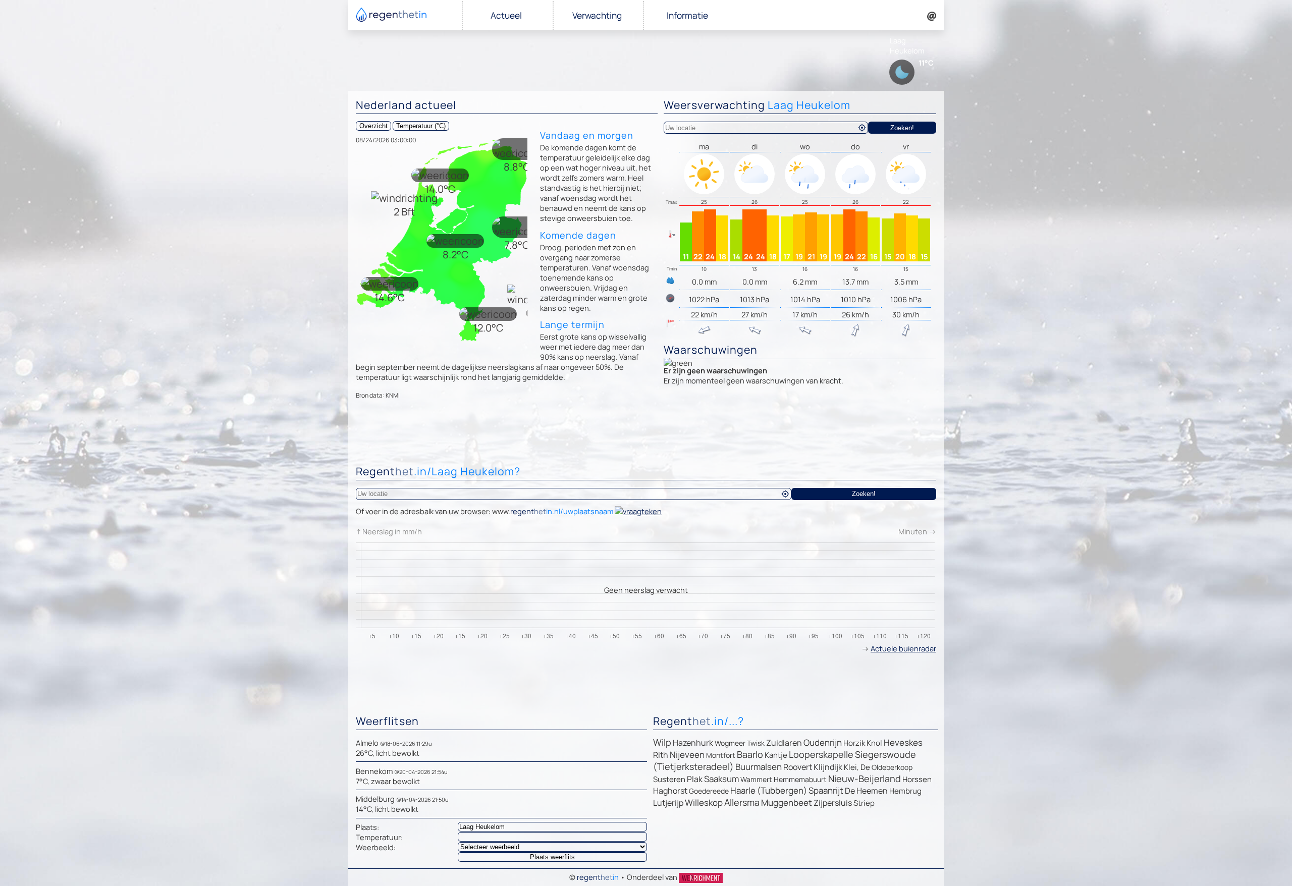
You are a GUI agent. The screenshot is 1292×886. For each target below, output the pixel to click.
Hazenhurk (693, 742)
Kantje (776, 755)
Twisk (756, 743)
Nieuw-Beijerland (864, 778)
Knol (874, 743)
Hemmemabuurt (800, 779)
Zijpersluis (833, 802)
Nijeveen (687, 754)
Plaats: (367, 827)
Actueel (506, 15)
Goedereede (709, 791)
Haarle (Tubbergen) (768, 790)
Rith (660, 754)
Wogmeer (730, 743)
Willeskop (704, 802)
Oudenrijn (822, 742)
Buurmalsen (758, 766)
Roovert (797, 766)
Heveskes (903, 742)
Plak (695, 779)
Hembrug (905, 791)
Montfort (720, 755)
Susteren (669, 779)
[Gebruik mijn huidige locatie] (862, 128)
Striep (864, 803)
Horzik (854, 743)
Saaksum (721, 779)
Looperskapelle (821, 754)
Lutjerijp (668, 802)
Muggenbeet (786, 802)
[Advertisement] (646, 434)
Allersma (742, 802)
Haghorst (670, 790)
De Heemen (866, 790)
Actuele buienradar (903, 648)
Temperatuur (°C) (421, 126)
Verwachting (597, 15)
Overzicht (373, 126)
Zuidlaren (784, 742)
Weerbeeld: (376, 847)
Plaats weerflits (552, 857)
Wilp (662, 742)
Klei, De (857, 767)
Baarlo (750, 754)
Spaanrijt (826, 790)
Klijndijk (828, 766)
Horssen (917, 779)
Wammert (756, 779)
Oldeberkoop (892, 767)
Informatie (687, 15)
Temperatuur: (379, 837)
